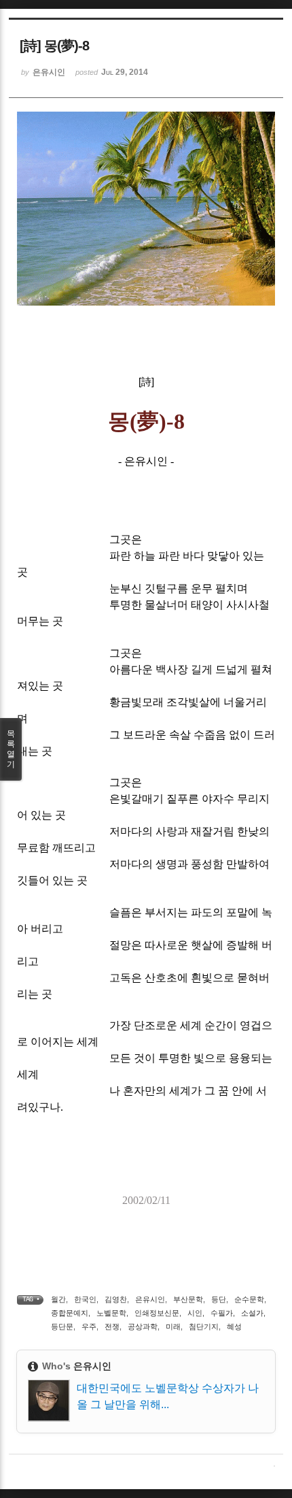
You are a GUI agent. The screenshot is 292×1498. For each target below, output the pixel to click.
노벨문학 (111, 1313)
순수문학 (249, 1299)
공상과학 (143, 1326)
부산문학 (188, 1299)
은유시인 (150, 1299)
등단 (218, 1299)
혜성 (234, 1326)
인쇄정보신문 (156, 1313)
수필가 (222, 1313)
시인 (194, 1313)
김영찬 (116, 1299)
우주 (88, 1326)
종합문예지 (69, 1313)
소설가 (252, 1313)
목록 (11, 749)
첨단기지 (204, 1326)
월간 (58, 1299)
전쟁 (112, 1326)
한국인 (85, 1299)
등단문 (62, 1326)
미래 (173, 1326)
